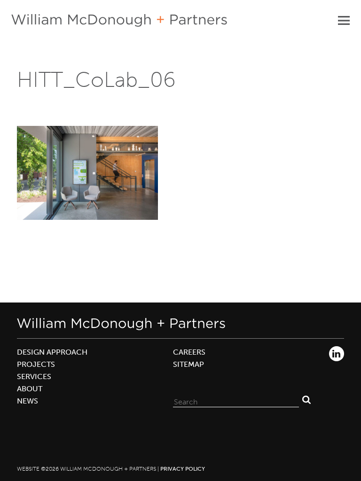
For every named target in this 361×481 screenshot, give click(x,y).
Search (306, 399)
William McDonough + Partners (119, 20)
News (27, 400)
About (29, 388)
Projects (36, 364)
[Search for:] (236, 399)
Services (34, 376)
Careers (189, 352)
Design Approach (52, 352)
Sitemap (188, 364)
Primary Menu (343, 20)
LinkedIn (336, 353)
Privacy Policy (182, 468)
